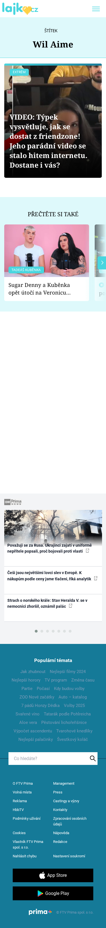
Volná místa (22, 792)
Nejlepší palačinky (35, 739)
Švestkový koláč (72, 739)
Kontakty (60, 810)
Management (63, 783)
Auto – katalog (73, 697)
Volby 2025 (74, 705)
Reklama (20, 801)
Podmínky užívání (26, 818)
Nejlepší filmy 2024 (68, 671)
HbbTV (18, 810)
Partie (27, 688)
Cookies (19, 833)
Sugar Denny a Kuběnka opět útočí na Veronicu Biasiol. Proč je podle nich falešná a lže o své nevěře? (42, 288)
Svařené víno (28, 714)
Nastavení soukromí (69, 856)
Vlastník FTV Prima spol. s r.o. (28, 844)
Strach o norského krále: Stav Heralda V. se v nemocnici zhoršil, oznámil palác (47, 603)
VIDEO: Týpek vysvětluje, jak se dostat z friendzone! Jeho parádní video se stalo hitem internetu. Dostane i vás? (48, 141)
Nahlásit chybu (24, 856)
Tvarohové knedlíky (74, 731)
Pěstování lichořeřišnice (64, 722)
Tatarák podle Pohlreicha (67, 714)
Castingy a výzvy (66, 801)
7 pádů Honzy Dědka (40, 705)
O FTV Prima (23, 783)
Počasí (43, 688)
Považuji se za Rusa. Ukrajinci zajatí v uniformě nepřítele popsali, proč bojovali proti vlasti (49, 548)
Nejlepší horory (26, 680)
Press (57, 792)
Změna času (82, 680)
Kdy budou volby (69, 688)
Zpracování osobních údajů (69, 821)
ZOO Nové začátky (37, 697)
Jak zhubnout (33, 671)
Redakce (60, 842)
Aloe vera (28, 722)
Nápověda (61, 833)
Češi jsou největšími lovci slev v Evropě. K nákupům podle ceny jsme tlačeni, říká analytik (49, 575)
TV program (56, 680)
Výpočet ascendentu (33, 731)
